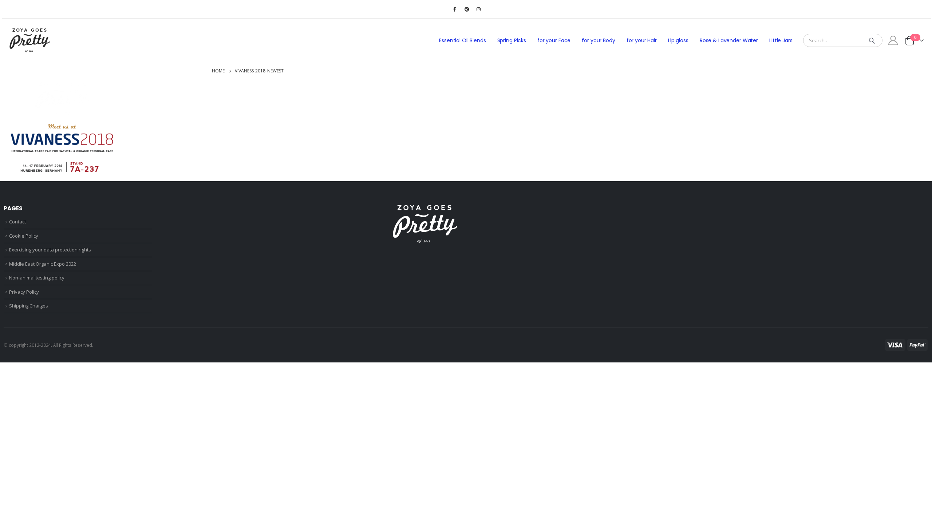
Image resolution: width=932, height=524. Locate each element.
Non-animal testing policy (36, 277)
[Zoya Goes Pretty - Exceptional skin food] (29, 40)
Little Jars (781, 40)
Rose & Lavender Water (729, 40)
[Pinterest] (467, 9)
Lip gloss (678, 40)
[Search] (872, 40)
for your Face (553, 40)
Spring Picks (511, 40)
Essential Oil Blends (462, 40)
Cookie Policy (23, 236)
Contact (17, 221)
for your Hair (642, 40)
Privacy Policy (24, 292)
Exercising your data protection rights (50, 249)
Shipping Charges (28, 305)
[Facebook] (455, 9)
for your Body (598, 40)
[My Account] (893, 40)
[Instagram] (479, 9)
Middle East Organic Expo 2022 (42, 264)
